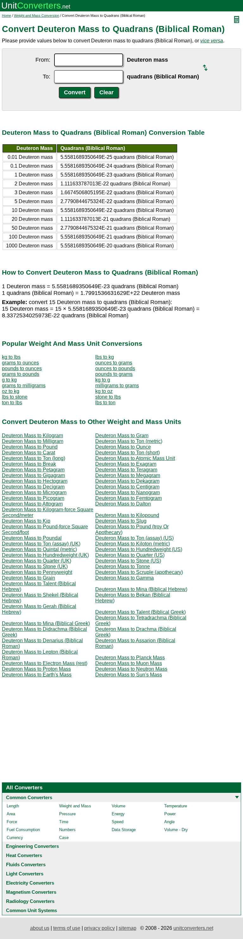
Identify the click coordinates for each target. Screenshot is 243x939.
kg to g (102, 379)
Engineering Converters (32, 846)
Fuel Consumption (23, 829)
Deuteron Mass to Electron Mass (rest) (44, 663)
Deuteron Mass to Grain (28, 578)
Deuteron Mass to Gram (121, 435)
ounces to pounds (115, 368)
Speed (117, 821)
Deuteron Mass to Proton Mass (36, 669)
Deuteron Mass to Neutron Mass (131, 669)
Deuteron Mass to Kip (26, 521)
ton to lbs (12, 402)
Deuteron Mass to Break (29, 464)
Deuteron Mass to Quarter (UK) (36, 560)
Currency (15, 837)
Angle (169, 821)
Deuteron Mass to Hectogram (34, 481)
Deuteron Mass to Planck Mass (130, 657)
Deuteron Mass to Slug (120, 521)
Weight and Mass (75, 806)
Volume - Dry (176, 829)
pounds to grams (114, 374)
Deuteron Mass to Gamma (124, 578)
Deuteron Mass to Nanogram (127, 492)
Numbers (67, 829)
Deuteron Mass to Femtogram (128, 498)
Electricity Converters (30, 883)
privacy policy (99, 928)
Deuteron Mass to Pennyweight (37, 572)
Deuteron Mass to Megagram (127, 475)
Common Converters (29, 797)
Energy (118, 814)
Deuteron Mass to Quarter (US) (130, 555)
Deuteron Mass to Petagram (33, 469)
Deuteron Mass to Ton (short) (127, 452)
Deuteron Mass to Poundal (32, 538)
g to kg (9, 379)
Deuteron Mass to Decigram (33, 486)
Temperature (175, 806)
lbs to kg (104, 357)
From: (42, 60)
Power (170, 814)
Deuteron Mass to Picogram (33, 498)
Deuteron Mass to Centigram (127, 486)
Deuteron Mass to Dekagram (127, 481)
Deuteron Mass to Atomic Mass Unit (135, 458)
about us (39, 928)
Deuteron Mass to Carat (28, 452)
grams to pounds (20, 374)
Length (13, 806)
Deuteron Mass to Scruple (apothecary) (139, 572)
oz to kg (10, 391)
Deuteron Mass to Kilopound (127, 515)
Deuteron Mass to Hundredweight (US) (138, 549)
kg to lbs (11, 357)
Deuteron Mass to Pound (30, 447)
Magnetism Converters (31, 892)
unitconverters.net (193, 928)
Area (11, 814)
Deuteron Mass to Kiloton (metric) (132, 543)
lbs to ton (105, 402)
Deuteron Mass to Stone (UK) (35, 566)
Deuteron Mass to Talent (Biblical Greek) (140, 612)
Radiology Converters (30, 901)
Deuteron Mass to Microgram (34, 492)
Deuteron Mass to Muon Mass (128, 663)
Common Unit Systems (31, 910)
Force (12, 821)
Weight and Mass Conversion (36, 15)
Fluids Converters (26, 864)
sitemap (127, 928)
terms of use (66, 928)
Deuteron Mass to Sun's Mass (128, 674)
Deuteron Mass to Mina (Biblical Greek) (46, 623)
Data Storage (124, 829)
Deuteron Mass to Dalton (123, 504)
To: (46, 76)
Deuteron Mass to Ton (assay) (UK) (41, 543)
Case (64, 837)
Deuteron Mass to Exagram (125, 464)
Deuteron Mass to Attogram (32, 504)
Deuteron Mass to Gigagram (33, 475)
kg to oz (104, 391)
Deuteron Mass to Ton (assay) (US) (134, 538)
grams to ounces (20, 362)
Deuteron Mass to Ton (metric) (128, 441)
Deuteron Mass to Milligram (32, 441)
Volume (118, 806)
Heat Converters (24, 855)
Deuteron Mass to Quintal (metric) (39, 549)
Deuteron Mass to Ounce (123, 447)
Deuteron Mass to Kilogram (32, 435)
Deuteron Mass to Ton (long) (33, 458)
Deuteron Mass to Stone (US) (128, 560)
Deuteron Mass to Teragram (126, 469)
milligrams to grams (117, 385)
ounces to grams (113, 362)
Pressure (67, 814)
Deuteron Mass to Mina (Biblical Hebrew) (141, 589)
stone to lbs (108, 397)
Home (6, 15)
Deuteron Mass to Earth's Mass (37, 674)
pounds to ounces (22, 368)
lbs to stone (15, 397)
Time (63, 821)
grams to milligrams (24, 385)
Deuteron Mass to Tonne (122, 566)
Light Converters (24, 873)
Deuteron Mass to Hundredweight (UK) (45, 555)
